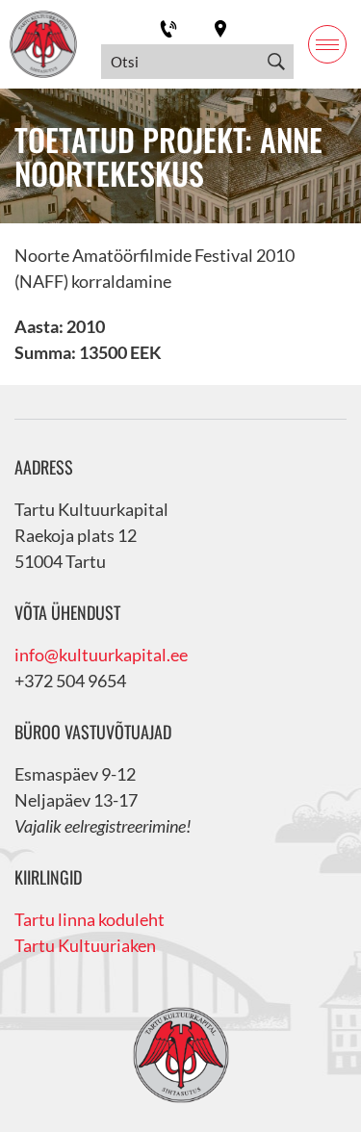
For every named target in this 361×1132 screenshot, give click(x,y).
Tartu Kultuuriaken (85, 945)
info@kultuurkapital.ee (101, 654)
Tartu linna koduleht (89, 919)
